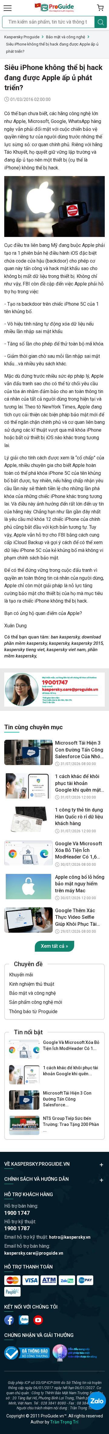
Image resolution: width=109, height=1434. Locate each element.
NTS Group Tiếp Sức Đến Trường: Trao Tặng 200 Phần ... (71, 1124)
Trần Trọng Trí (64, 1422)
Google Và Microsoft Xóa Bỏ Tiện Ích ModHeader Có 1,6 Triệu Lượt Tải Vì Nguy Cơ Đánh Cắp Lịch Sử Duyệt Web (79, 851)
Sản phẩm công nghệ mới (35, 1002)
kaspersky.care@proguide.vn (33, 1253)
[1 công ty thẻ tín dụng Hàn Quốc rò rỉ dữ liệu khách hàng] (28, 819)
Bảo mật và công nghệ (32, 993)
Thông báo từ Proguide (33, 1011)
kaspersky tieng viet (24, 649)
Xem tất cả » (54, 946)
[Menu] (7, 7)
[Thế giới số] (74, 1353)
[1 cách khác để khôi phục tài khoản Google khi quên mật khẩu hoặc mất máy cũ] (24, 1074)
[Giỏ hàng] (100, 7)
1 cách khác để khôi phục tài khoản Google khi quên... (70, 1070)
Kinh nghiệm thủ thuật (31, 984)
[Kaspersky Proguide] (54, 7)
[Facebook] (9, 1320)
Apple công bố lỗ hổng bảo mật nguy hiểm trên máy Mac (79, 883)
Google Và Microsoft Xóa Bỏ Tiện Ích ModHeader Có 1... (71, 1045)
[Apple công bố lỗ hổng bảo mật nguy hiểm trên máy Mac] (28, 886)
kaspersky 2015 (87, 643)
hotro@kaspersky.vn (70, 1237)
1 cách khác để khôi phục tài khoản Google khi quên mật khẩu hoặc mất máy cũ (78, 783)
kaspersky (59, 643)
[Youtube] (23, 1320)
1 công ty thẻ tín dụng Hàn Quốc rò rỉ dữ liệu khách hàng (79, 816)
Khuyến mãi (21, 975)
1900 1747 (17, 1213)
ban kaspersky (65, 637)
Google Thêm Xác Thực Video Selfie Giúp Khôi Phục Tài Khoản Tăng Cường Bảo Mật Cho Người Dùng (76, 918)
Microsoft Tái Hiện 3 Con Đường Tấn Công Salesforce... (67, 1099)
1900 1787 (17, 1228)
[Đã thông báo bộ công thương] (27, 1353)
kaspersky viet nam (66, 649)
